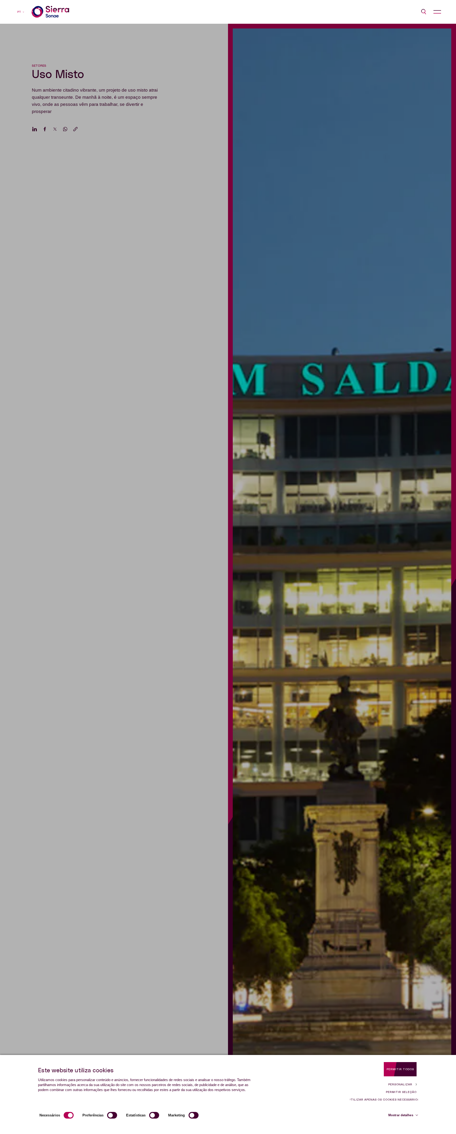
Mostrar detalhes (400, 1115)
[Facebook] (45, 129)
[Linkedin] (34, 129)
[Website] (50, 12)
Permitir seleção (401, 1092)
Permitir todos (400, 1069)
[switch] (112, 1115)
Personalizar (400, 1084)
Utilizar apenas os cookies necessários (384, 1099)
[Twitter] (55, 129)
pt (19, 12)
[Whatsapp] (65, 129)
